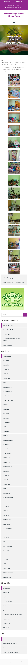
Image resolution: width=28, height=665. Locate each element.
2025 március (7, 422)
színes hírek (12, 64)
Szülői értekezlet (7, 345)
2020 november (7, 564)
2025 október (6, 396)
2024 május (6, 449)
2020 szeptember (8, 572)
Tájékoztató (6, 334)
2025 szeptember (8, 400)
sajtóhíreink (4, 64)
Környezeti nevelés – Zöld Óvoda (12, 614)
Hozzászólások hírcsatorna (11, 648)
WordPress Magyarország (10, 652)
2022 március (7, 519)
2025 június (6, 409)
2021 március (6, 559)
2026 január (6, 382)
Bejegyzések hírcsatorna (10, 643)
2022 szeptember (8, 497)
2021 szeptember (8, 541)
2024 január (6, 462)
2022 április (6, 515)
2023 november (7, 466)
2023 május (6, 471)
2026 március (7, 374)
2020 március (7, 577)
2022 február (6, 524)
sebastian (6, 62)
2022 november (7, 488)
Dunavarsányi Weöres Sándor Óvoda (14, 14)
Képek (4, 610)
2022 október (7, 493)
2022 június (6, 506)
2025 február (6, 427)
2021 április (6, 555)
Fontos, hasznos (7, 601)
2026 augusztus (7, 356)
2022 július (6, 502)
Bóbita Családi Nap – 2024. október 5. (13, 282)
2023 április (6, 475)
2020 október (7, 568)
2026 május (6, 365)
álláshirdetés (7, 588)
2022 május (6, 511)
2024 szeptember (8, 440)
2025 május (6, 413)
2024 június (6, 444)
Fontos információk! (9, 325)
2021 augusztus (7, 546)
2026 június (6, 360)
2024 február (6, 458)
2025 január (6, 431)
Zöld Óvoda (6, 628)
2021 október (6, 537)
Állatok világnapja (9, 278)
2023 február (6, 484)
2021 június (6, 550)
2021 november (7, 533)
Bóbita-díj (6, 592)
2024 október (7, 435)
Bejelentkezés (7, 639)
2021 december (7, 528)
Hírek (23, 62)
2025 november (7, 391)
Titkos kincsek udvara (9, 330)
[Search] (25, 315)
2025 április (6, 418)
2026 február (6, 378)
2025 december (7, 387)
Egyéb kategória (7, 597)
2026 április (6, 369)
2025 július (6, 405)
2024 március (7, 453)
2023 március (7, 480)
